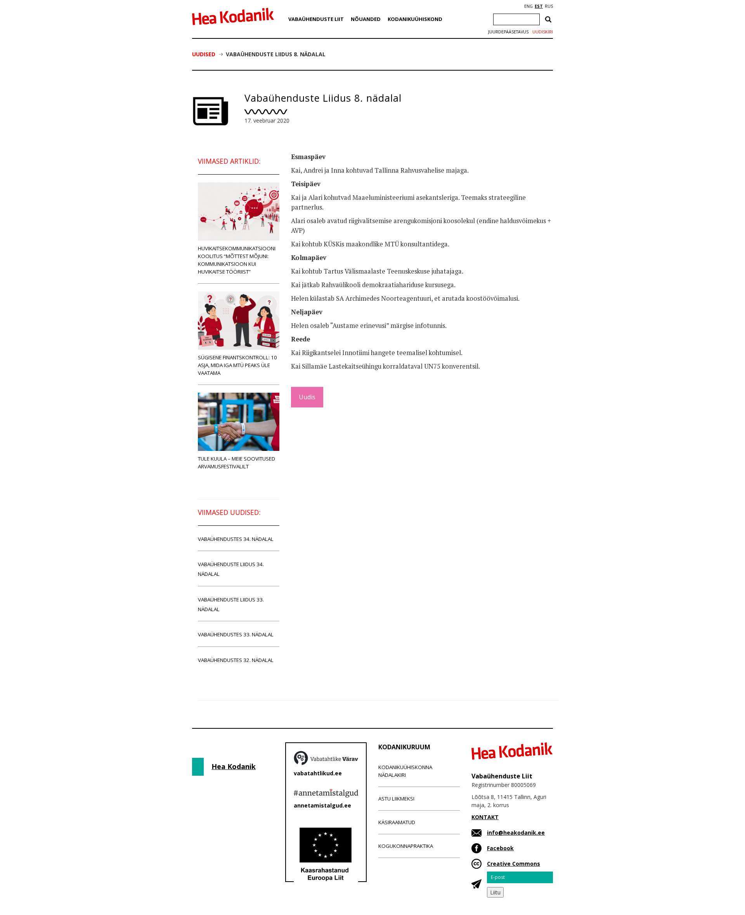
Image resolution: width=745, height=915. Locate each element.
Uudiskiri (542, 32)
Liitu (495, 892)
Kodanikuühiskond (415, 19)
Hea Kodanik (233, 766)
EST (539, 6)
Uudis (307, 397)
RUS (549, 6)
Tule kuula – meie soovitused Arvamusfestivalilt (236, 462)
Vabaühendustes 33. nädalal (236, 634)
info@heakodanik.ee (516, 832)
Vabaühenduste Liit (316, 19)
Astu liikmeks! (396, 798)
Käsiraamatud (396, 822)
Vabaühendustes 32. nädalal (236, 660)
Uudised (203, 54)
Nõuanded (366, 19)
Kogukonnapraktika (405, 845)
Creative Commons (513, 863)
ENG (528, 6)
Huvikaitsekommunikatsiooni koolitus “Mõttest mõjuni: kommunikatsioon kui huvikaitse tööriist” (236, 260)
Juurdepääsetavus (508, 32)
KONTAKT (485, 817)
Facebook (500, 848)
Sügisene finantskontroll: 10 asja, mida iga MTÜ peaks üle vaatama (237, 365)
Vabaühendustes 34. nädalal (236, 538)
